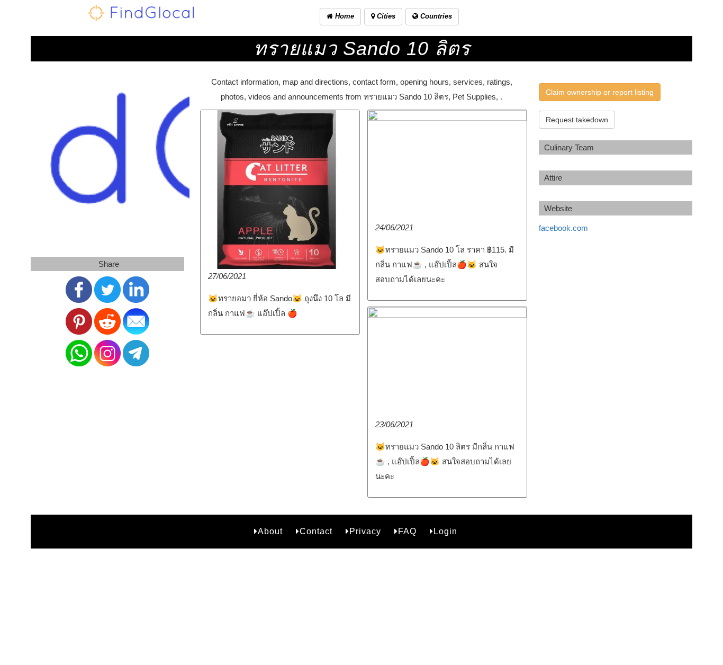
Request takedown (577, 119)
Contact (316, 531)
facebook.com (563, 227)
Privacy (365, 531)
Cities (385, 16)
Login (445, 531)
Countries (435, 16)
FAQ (407, 531)
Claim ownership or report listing (600, 92)
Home (343, 16)
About (270, 531)
